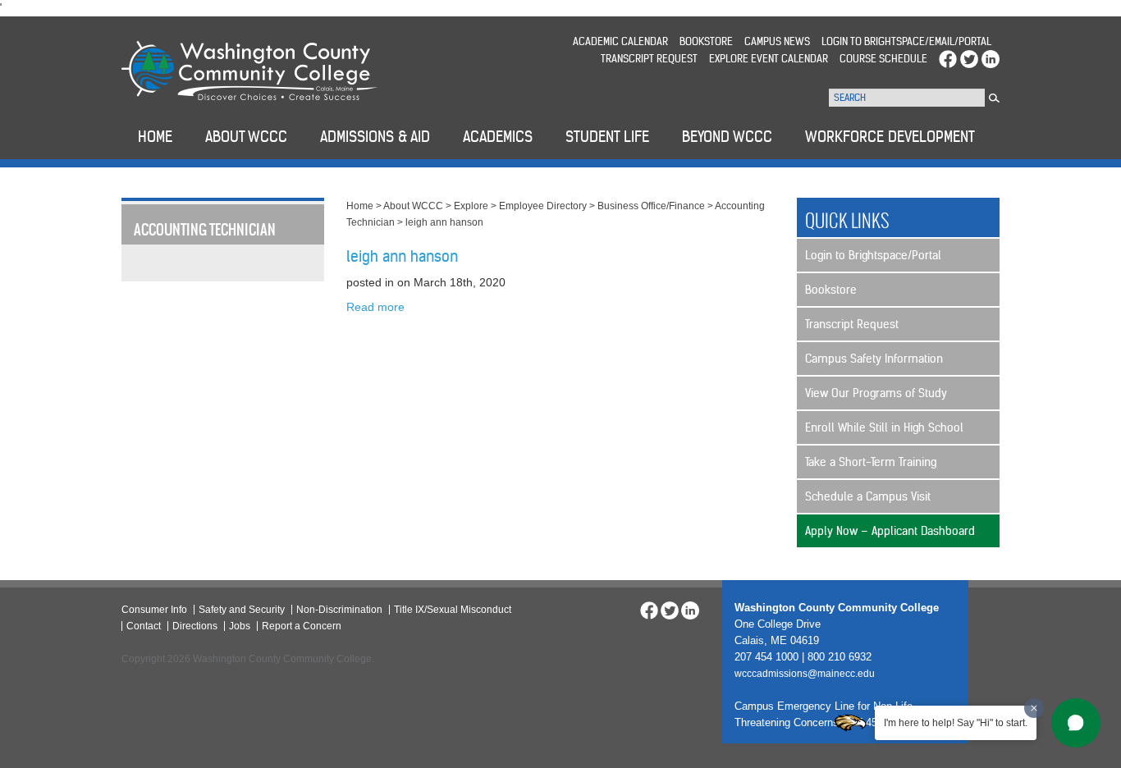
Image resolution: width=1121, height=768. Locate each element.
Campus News (777, 41)
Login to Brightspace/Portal (873, 255)
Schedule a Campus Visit (868, 496)
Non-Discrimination (339, 609)
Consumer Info (154, 609)
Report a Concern (301, 626)
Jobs (239, 626)
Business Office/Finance (651, 206)
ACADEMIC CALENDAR (620, 41)
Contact (143, 626)
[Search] (994, 98)
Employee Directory (543, 206)
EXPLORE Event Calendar (768, 59)
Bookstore (706, 41)
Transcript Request (649, 59)
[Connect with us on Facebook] (948, 59)
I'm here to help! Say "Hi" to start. (955, 723)
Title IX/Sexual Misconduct (452, 609)
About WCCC (413, 206)
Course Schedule (883, 59)
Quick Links (847, 220)
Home (359, 206)
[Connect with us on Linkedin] (990, 59)
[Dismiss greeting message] (1034, 708)
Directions (194, 626)
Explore (471, 206)
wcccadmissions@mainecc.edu (804, 673)
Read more (375, 306)
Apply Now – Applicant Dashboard (890, 530)
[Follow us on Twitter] (969, 59)
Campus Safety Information (874, 358)
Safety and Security (242, 609)
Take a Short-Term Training (870, 462)
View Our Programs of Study (876, 393)
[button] (1075, 722)
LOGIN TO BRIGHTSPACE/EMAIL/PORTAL (906, 41)
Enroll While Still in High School (884, 427)
